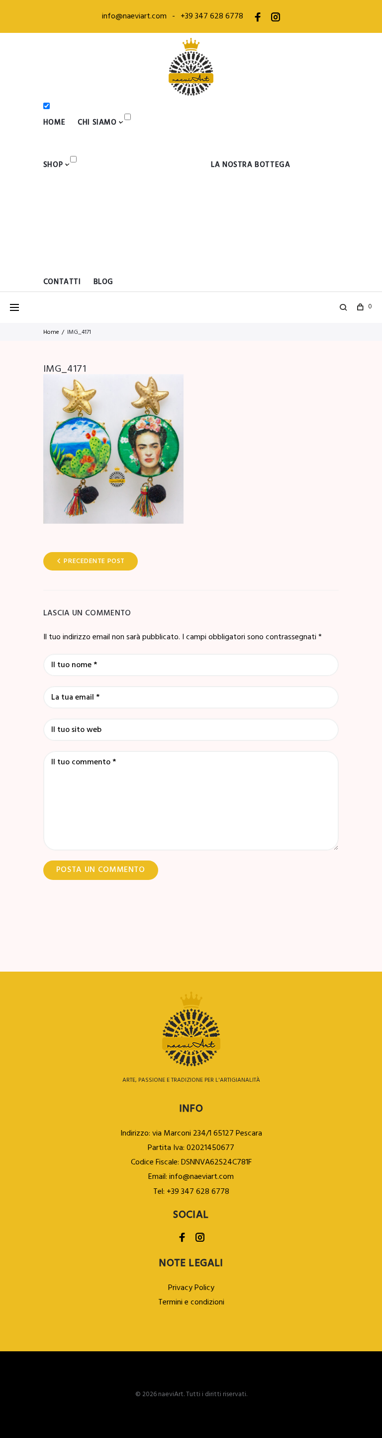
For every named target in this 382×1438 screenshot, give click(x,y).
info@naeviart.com (134, 16)
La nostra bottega (250, 165)
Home (54, 123)
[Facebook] (257, 18)
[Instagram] (275, 18)
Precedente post (94, 561)
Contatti (62, 282)
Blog (103, 282)
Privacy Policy (191, 1288)
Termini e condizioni (191, 1302)
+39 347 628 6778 (212, 16)
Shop (53, 165)
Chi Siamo (97, 123)
